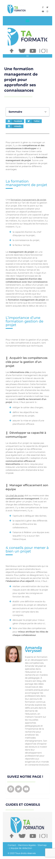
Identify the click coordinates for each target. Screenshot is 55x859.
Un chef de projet (15, 495)
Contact (12, 845)
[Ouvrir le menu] (27, 56)
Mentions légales (27, 845)
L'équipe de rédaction (20, 848)
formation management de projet (28, 199)
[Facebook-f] (43, 7)
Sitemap (42, 845)
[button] (27, 21)
